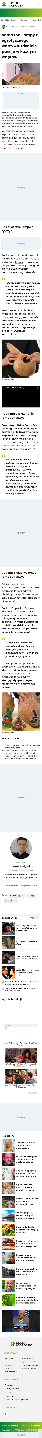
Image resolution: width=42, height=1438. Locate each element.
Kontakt (25, 1425)
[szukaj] (39, 4)
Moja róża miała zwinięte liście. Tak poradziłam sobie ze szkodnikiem (21, 757)
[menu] (33, 4)
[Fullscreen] (37, 405)
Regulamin (35, 1425)
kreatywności (31, 317)
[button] (40, 1430)
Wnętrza (23, 20)
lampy (19, 262)
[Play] (5, 405)
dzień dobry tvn (17, 895)
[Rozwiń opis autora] (21, 881)
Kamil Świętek (12, 27)
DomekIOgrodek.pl (8, 20)
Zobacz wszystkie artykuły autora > (21, 885)
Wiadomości (10, 901)
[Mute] (11, 405)
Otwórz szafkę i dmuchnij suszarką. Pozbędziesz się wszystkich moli (21, 751)
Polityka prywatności (10, 1425)
